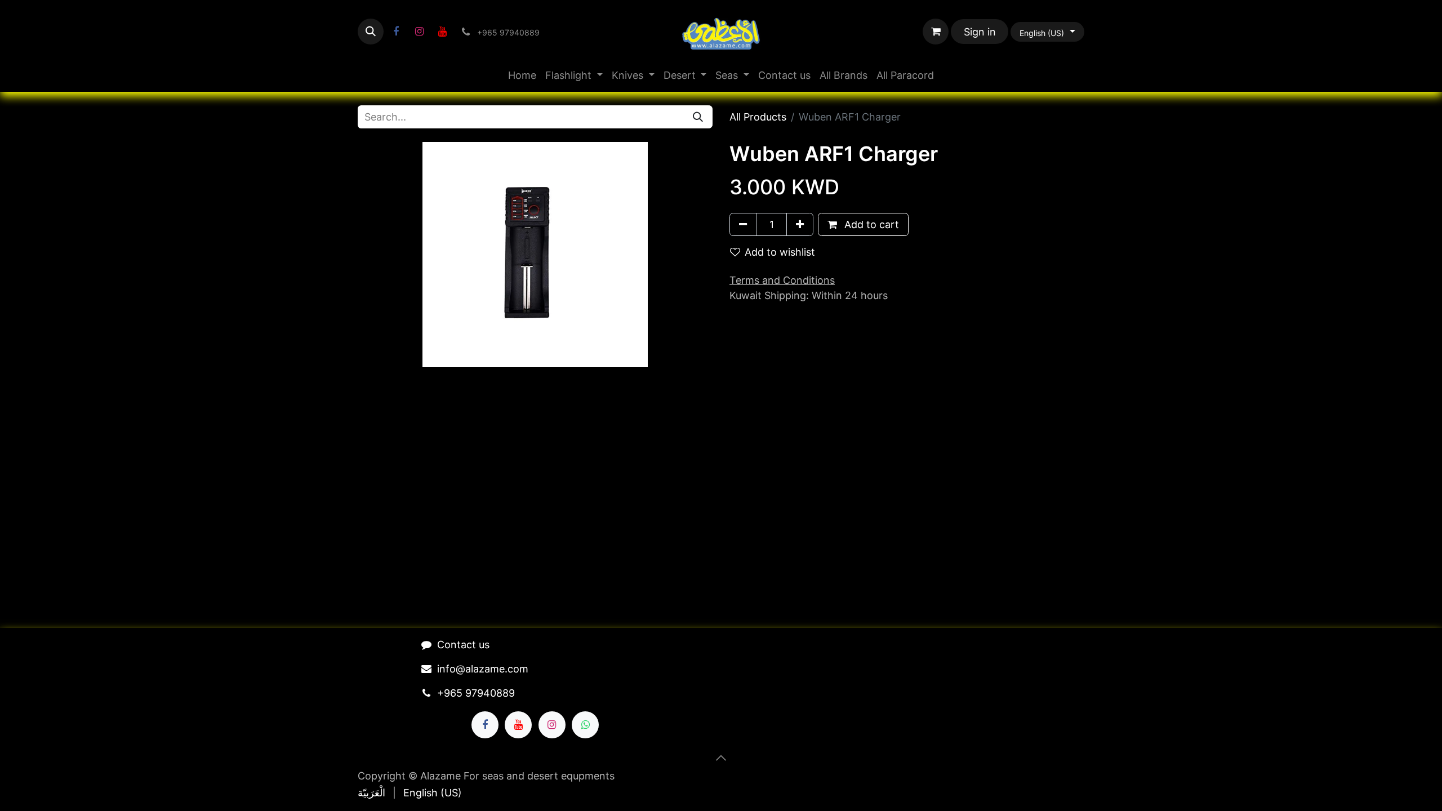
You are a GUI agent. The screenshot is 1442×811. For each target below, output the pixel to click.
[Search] (698, 116)
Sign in (980, 32)
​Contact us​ (463, 644)
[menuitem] (522, 75)
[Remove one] (742, 224)
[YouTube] (442, 31)
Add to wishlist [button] (780, 252)
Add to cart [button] (870, 224)
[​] (396, 31)
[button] (371, 31)
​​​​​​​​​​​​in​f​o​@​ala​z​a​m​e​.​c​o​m (482, 669)
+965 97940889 (476, 693)
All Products (757, 117)
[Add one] (799, 224)
